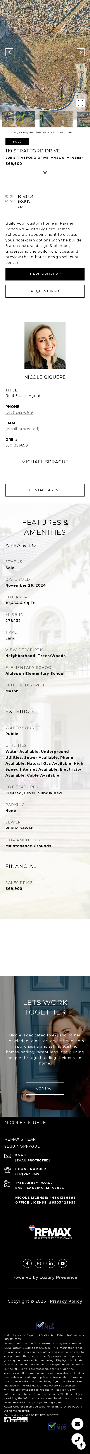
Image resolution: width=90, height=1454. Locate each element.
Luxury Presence (59, 1277)
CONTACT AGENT (45, 490)
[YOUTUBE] (62, 1263)
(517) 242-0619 (19, 412)
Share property (45, 274)
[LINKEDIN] (51, 1263)
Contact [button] (45, 1088)
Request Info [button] (45, 291)
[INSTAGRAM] (39, 1263)
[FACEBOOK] (27, 1263)
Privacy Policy (66, 1301)
